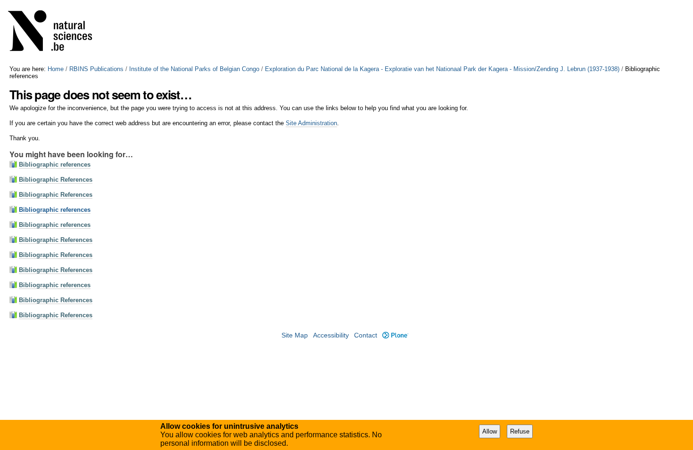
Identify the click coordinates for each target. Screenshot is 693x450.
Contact (365, 335)
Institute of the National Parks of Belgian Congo (194, 68)
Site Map (294, 335)
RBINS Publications (96, 68)
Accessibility (331, 335)
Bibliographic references (55, 164)
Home (56, 68)
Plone (395, 335)
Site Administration (311, 123)
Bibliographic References (55, 179)
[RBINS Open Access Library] (56, 32)
